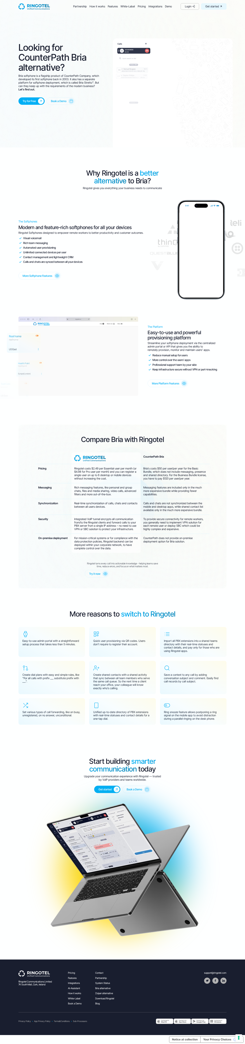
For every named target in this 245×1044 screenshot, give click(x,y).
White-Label (128, 6)
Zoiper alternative (104, 993)
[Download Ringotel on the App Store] (165, 1021)
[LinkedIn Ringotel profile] (223, 981)
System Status (102, 983)
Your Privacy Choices (217, 1039)
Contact (99, 972)
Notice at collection (185, 1039)
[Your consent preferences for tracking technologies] (238, 1037)
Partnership (80, 6)
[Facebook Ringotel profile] (215, 981)
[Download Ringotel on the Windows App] (218, 1021)
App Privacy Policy (42, 1021)
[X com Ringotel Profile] (207, 981)
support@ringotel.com (215, 972)
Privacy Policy (24, 1021)
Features (113, 6)
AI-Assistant (74, 988)
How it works (97, 6)
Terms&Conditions (62, 1021)
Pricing (142, 6)
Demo (168, 6)
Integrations (155, 6)
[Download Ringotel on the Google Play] (200, 1021)
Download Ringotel (104, 998)
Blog (97, 1003)
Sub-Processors (80, 1021)
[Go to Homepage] (34, 6)
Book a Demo (75, 1003)
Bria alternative (102, 988)
